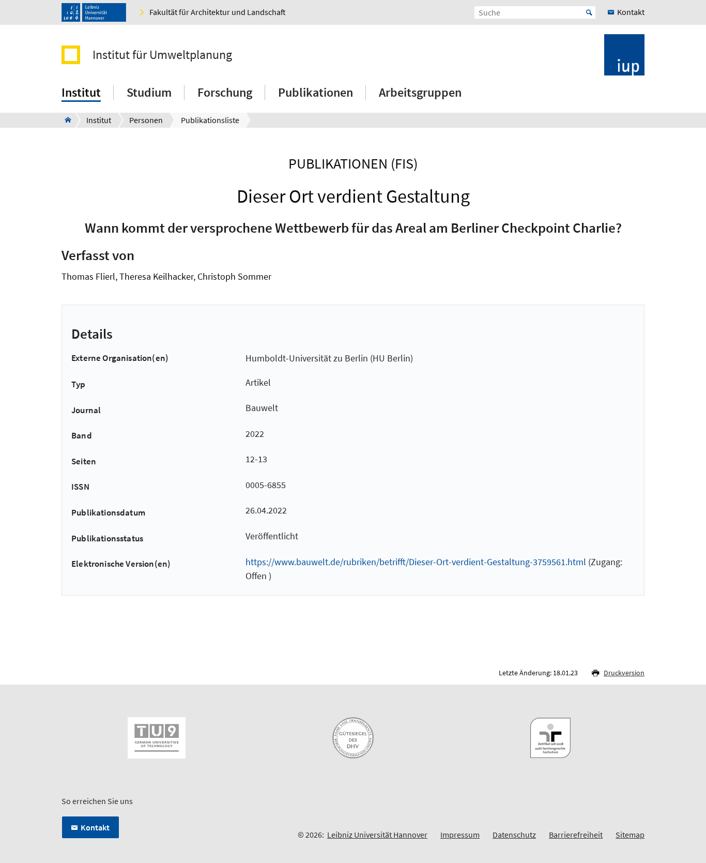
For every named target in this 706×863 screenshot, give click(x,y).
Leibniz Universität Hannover (377, 834)
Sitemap (630, 834)
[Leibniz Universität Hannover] (94, 12)
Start (589, 12)
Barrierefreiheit (576, 834)
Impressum (460, 834)
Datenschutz (514, 834)
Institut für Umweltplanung (162, 55)
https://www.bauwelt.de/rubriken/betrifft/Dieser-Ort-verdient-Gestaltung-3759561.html (415, 562)
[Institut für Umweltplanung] (64, 120)
